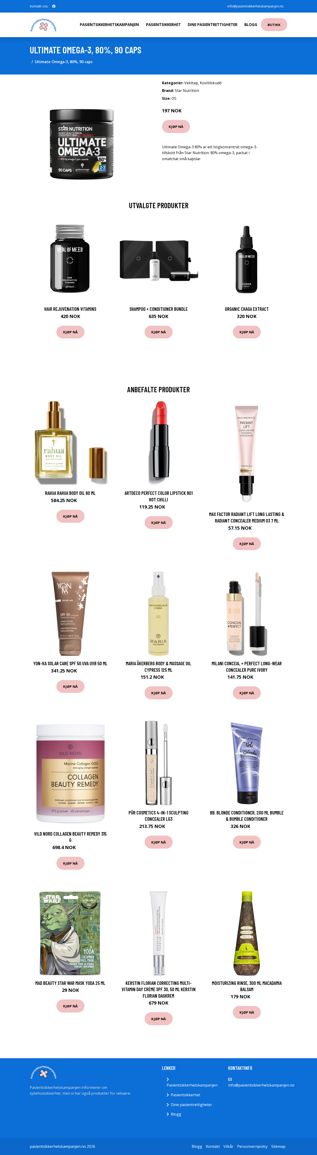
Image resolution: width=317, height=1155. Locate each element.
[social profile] (53, 6)
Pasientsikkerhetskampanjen (109, 24)
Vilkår (228, 1146)
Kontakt (213, 1146)
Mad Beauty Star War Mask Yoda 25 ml (70, 983)
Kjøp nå (176, 126)
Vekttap (191, 82)
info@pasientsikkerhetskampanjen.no (255, 6)
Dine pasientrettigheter (212, 24)
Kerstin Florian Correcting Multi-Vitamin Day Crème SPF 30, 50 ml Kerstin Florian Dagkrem (159, 989)
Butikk (274, 24)
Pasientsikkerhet (163, 24)
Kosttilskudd (210, 82)
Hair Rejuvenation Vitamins (70, 309)
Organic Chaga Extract (247, 309)
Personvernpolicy (252, 1146)
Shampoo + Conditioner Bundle (158, 309)
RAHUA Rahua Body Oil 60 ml (70, 493)
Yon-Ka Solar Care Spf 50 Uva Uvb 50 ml (70, 663)
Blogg (250, 24)
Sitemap (278, 1146)
